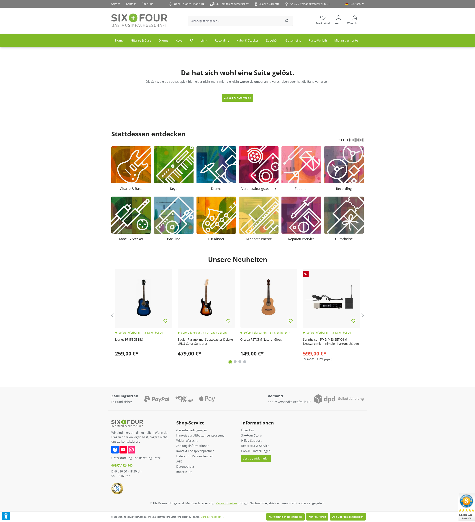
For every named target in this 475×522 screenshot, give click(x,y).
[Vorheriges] (112, 315)
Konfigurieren (317, 516)
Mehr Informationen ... (212, 516)
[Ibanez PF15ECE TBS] (143, 297)
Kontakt (131, 4)
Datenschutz (185, 467)
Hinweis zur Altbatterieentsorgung (200, 435)
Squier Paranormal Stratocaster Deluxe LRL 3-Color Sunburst (205, 341)
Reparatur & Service (255, 446)
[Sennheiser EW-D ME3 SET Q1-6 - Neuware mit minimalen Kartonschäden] (331, 297)
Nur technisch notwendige (285, 516)
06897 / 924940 (121, 465)
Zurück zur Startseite (237, 98)
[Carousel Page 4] (244, 361)
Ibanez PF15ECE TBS (129, 339)
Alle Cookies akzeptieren (347, 516)
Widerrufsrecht (187, 441)
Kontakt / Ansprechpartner (195, 451)
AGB (179, 461)
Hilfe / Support (251, 441)
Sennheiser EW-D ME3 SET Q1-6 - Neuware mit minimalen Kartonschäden (331, 341)
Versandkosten (226, 503)
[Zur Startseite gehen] (139, 20)
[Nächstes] (363, 315)
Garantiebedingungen (191, 430)
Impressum (184, 472)
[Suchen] (286, 21)
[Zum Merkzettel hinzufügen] (165, 321)
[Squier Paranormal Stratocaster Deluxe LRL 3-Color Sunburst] (206, 297)
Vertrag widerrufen (256, 458)
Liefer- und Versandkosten (194, 456)
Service (115, 4)
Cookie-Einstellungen (256, 451)
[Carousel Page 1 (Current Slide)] (230, 361)
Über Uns (147, 4)
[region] (237, 315)
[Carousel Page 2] (235, 361)
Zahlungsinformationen (192, 446)
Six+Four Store (251, 435)
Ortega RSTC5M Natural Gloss (261, 339)
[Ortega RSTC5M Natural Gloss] (268, 297)
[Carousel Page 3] (239, 361)
